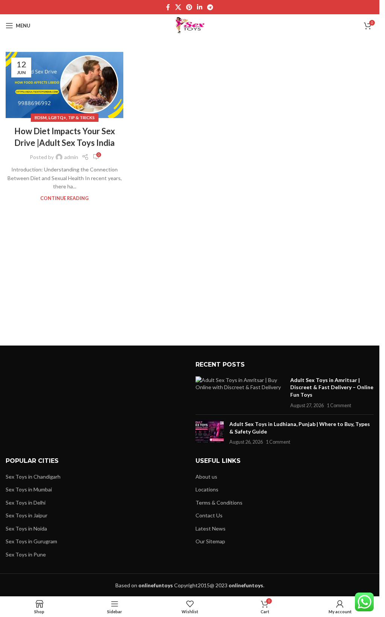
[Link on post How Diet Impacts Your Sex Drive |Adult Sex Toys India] (64, 85)
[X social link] (178, 7)
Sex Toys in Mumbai (29, 489)
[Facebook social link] (168, 7)
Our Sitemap (210, 541)
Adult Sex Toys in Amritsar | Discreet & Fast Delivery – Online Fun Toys (331, 387)
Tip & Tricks (81, 117)
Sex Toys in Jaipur (26, 515)
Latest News (211, 528)
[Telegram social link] (210, 7)
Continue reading (64, 198)
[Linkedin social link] (200, 7)
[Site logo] (189, 25)
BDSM (41, 117)
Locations (207, 489)
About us (206, 476)
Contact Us (209, 515)
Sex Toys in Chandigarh (33, 476)
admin (71, 157)
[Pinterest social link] (188, 7)
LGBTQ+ (57, 117)
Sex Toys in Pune (26, 554)
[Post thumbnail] (240, 392)
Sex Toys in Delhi (25, 502)
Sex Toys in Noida (26, 528)
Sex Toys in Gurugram (31, 541)
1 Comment (339, 405)
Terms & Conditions (219, 502)
